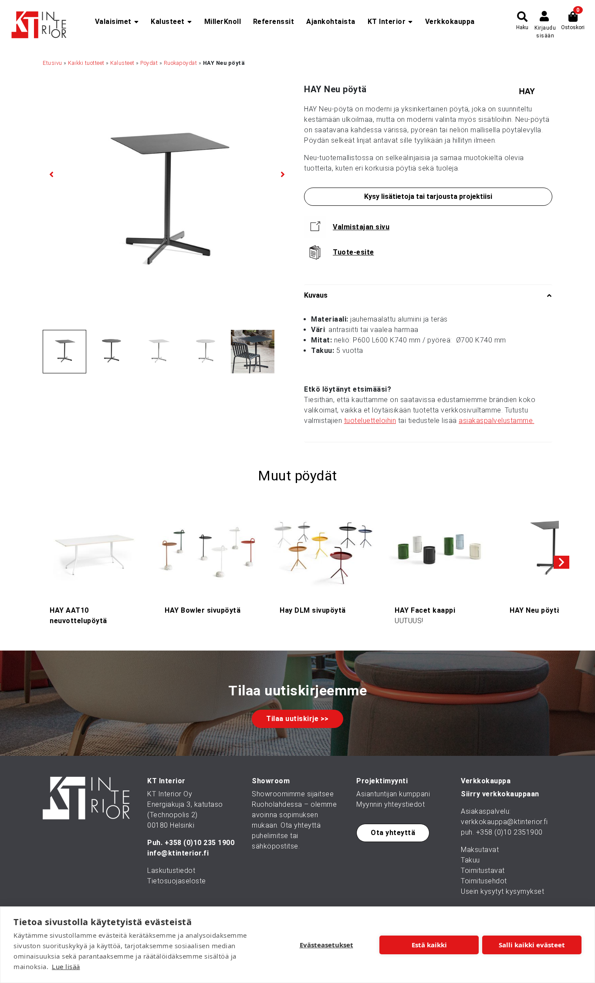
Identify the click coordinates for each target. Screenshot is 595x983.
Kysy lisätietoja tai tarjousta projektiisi (428, 196)
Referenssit (273, 21)
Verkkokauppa (450, 21)
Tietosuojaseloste (176, 881)
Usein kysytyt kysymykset (502, 891)
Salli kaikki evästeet (532, 944)
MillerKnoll (222, 21)
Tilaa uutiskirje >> (297, 719)
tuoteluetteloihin (370, 420)
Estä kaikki (429, 944)
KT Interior (387, 21)
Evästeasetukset (326, 944)
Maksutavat (480, 849)
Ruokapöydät (180, 63)
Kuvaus (316, 295)
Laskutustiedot (171, 870)
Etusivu (52, 63)
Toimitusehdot (484, 881)
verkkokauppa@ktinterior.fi (504, 822)
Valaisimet (113, 21)
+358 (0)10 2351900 (509, 832)
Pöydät (149, 63)
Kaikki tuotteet (86, 63)
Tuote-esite (353, 252)
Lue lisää (66, 966)
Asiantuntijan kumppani (393, 794)
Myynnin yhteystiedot (390, 804)
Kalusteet (168, 21)
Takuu (470, 860)
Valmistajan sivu (361, 227)
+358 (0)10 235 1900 (200, 843)
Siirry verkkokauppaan (500, 794)
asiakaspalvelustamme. (496, 420)
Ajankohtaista (330, 21)
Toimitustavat (483, 870)
